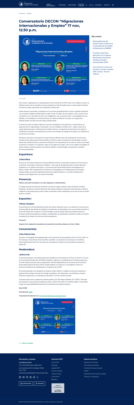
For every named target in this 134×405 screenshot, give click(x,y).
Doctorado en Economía (91, 365)
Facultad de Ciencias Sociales (93, 368)
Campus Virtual (56, 374)
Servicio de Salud (56, 371)
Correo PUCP (55, 376)
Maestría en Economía (91, 362)
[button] (51, 5)
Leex (90, 5)
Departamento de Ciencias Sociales (95, 374)
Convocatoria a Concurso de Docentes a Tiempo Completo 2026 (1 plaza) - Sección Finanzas (103, 70)
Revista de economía (81, 5)
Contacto (107, 5)
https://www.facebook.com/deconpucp (52, 296)
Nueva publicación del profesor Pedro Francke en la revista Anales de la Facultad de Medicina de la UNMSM (103, 44)
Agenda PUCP (55, 368)
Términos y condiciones (91, 376)
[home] (28, 4)
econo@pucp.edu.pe (25, 362)
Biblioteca (54, 379)
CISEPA (86, 371)
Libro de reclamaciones (58, 386)
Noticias (29, 13)
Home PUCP (55, 362)
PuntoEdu (54, 365)
